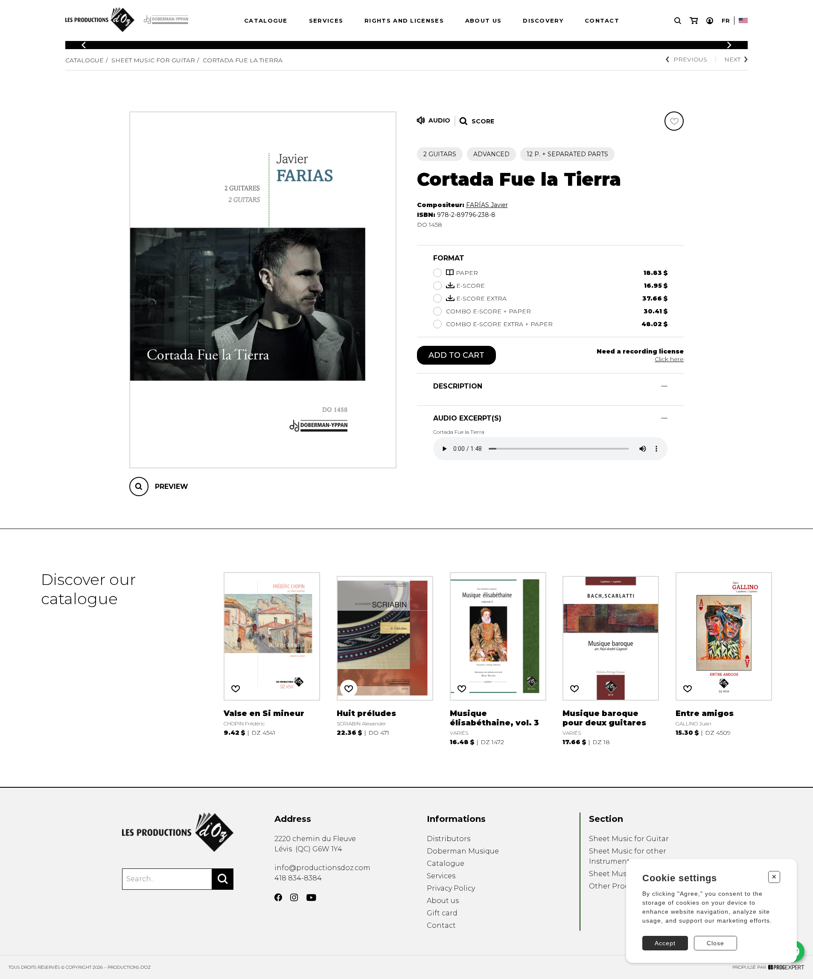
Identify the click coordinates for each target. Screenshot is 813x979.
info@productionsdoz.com (322, 868)
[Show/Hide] (664, 386)
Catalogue (266, 20)
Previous (690, 59)
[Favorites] (674, 121)
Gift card (442, 913)
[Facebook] (278, 897)
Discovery (543, 20)
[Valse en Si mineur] (272, 658)
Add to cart (456, 355)
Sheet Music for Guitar (153, 60)
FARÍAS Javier (487, 205)
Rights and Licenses (404, 20)
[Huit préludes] (385, 658)
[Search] (222, 879)
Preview (171, 486)
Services (326, 20)
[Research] (677, 21)
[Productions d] (177, 832)
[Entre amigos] (724, 658)
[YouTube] (311, 898)
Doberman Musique (463, 851)
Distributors (448, 839)
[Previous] (84, 45)
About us (483, 20)
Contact (602, 20)
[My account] (709, 21)
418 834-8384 (298, 878)
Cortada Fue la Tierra (243, 60)
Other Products (616, 886)
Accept (665, 943)
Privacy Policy (451, 888)
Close (715, 943)
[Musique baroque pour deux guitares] (610, 658)
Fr (726, 20)
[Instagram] (294, 897)
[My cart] (694, 21)
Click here (669, 359)
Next (732, 59)
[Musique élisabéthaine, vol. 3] (498, 658)
